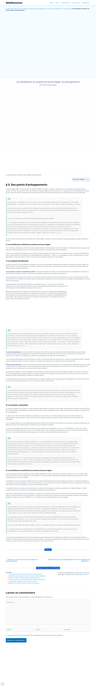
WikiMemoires (14, 2)
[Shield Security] (2, 684)
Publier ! (57, 2)
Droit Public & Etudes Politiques (19, 8)
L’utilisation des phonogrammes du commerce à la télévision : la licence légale (49, 8)
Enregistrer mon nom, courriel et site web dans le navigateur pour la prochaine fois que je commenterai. (35, 635)
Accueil (8, 8)
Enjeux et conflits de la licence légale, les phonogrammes (22, 560)
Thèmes (51, 2)
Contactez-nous (76, 2)
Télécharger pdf (66, 2)
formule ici (85, 574)
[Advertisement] (48, 162)
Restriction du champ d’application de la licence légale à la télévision (69, 560)
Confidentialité (85, 2)
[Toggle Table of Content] (87, 179)
